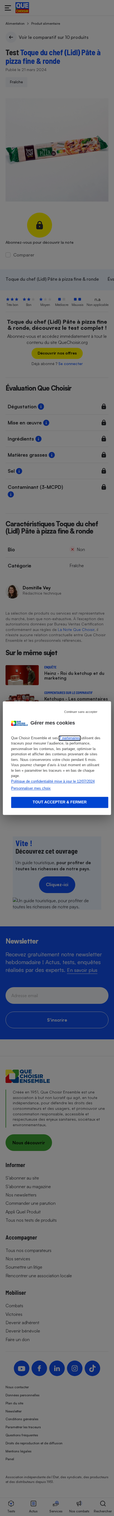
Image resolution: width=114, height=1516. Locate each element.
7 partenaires (69, 738)
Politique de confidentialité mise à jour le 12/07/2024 (53, 781)
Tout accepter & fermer (60, 802)
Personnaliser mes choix (31, 788)
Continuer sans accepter (80, 711)
